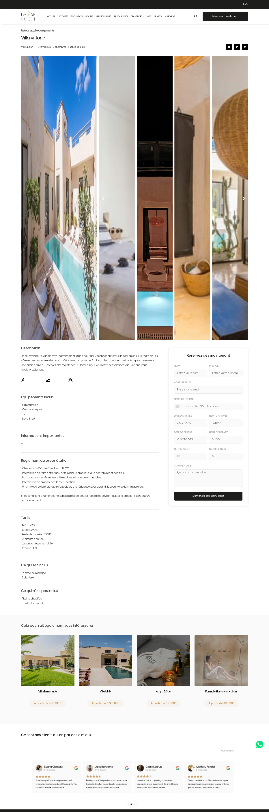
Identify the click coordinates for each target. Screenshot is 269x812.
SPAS (148, 16)
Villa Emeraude (47, 691)
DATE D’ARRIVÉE (183, 416)
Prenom (214, 366)
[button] (229, 47)
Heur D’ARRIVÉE (218, 416)
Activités (63, 16)
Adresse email (183, 382)
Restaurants (121, 16)
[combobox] (178, 406)
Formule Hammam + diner (221, 691)
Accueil (51, 16)
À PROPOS (170, 16)
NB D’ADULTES (182, 449)
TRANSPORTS (137, 16)
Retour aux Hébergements (37, 30)
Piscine (89, 16)
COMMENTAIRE (182, 466)
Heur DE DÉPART (218, 432)
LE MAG (158, 16)
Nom (177, 366)
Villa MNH (105, 691)
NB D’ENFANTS (217, 449)
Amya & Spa (163, 691)
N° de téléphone (184, 399)
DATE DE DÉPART (183, 432)
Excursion (77, 16)
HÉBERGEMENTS (103, 16)
